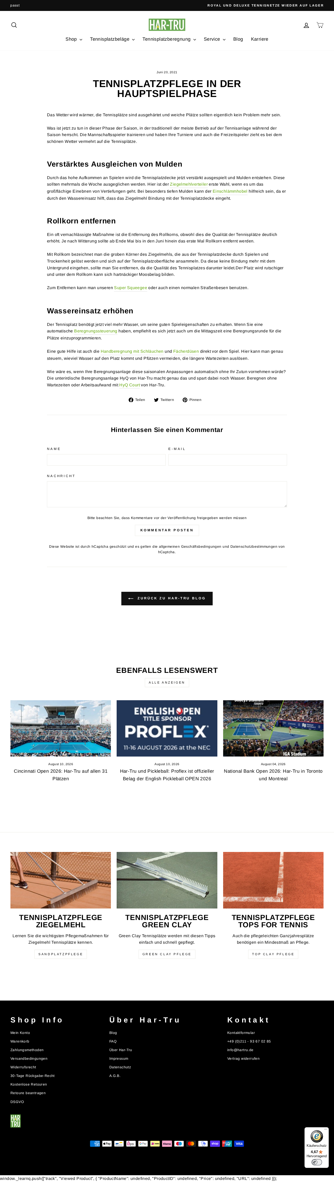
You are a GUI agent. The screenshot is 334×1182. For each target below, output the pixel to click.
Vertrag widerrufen (243, 1059)
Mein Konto (20, 1033)
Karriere (260, 39)
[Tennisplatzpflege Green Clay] (167, 880)
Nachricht (61, 476)
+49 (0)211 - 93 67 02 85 (249, 1041)
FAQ (113, 1041)
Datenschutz (120, 1067)
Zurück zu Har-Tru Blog (170, 598)
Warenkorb (19, 1041)
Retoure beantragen (28, 1093)
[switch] (317, 1162)
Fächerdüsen (186, 351)
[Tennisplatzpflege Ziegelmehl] (60, 880)
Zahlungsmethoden (27, 1050)
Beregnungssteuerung (95, 331)
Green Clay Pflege (167, 954)
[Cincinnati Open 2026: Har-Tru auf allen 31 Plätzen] (60, 728)
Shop (71, 39)
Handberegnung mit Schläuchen (132, 351)
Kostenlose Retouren (28, 1084)
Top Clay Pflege (273, 954)
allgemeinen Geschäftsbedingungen (190, 547)
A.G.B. (115, 1076)
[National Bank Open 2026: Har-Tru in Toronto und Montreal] (273, 728)
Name (54, 449)
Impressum (118, 1059)
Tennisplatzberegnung (167, 39)
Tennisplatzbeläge (110, 39)
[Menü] (326, 1130)
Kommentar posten (167, 530)
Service (213, 39)
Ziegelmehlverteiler (189, 184)
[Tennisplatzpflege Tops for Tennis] (273, 880)
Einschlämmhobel (230, 191)
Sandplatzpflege (60, 954)
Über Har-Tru (120, 1050)
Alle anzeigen (167, 682)
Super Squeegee (130, 287)
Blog (238, 39)
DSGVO (17, 1102)
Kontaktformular (241, 1033)
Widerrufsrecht (23, 1067)
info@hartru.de (240, 1050)
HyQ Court (129, 385)
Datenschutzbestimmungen (253, 547)
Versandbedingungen (28, 1059)
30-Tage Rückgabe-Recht (32, 1076)
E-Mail (177, 449)
